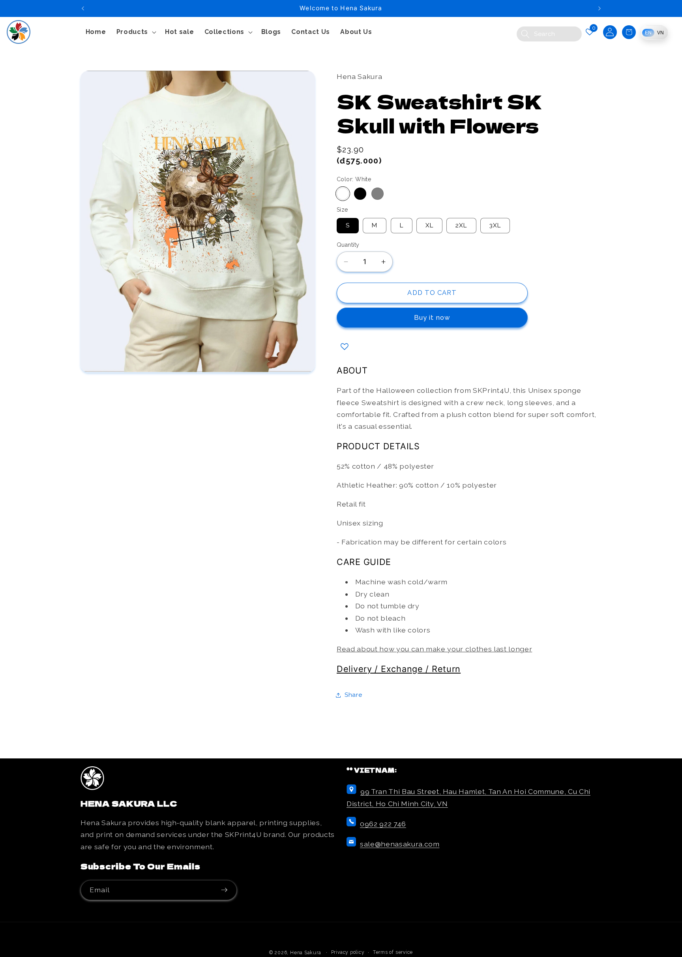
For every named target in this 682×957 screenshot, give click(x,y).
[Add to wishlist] (344, 347)
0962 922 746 (383, 824)
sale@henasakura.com (400, 844)
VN (660, 33)
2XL (461, 225)
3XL (495, 225)
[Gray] (377, 194)
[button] (135, 32)
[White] (343, 194)
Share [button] (353, 694)
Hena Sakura (305, 952)
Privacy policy (348, 952)
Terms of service (393, 952)
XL (429, 225)
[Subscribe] (226, 890)
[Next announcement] (599, 8)
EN (648, 33)
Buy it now (432, 318)
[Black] (360, 194)
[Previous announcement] (83, 8)
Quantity (348, 245)
